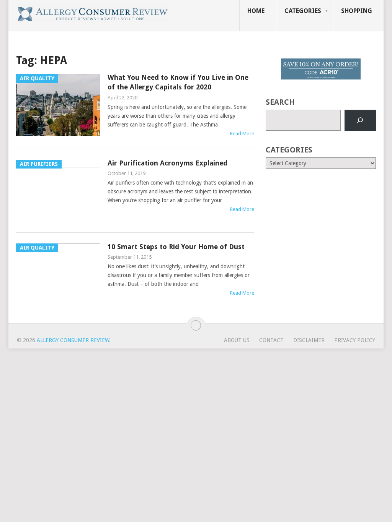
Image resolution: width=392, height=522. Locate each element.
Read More (242, 133)
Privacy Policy (354, 340)
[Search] (360, 120)
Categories (302, 11)
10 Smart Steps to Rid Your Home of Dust (176, 247)
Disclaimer (309, 340)
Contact (271, 340)
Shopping (356, 11)
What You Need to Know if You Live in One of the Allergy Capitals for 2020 (178, 82)
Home (256, 11)
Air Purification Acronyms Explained (167, 163)
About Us (237, 340)
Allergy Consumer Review (73, 340)
